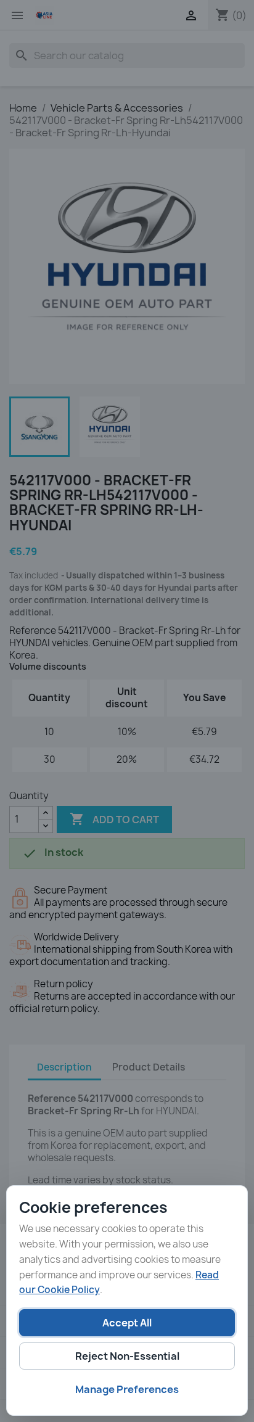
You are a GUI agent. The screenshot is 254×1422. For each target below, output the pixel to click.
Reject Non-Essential (127, 1356)
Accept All (127, 1323)
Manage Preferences (127, 1389)
